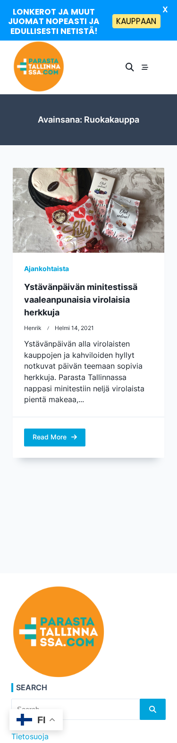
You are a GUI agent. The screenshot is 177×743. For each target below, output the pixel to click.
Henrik (33, 328)
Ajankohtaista (46, 268)
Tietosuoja (30, 736)
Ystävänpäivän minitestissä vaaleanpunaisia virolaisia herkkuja (80, 299)
